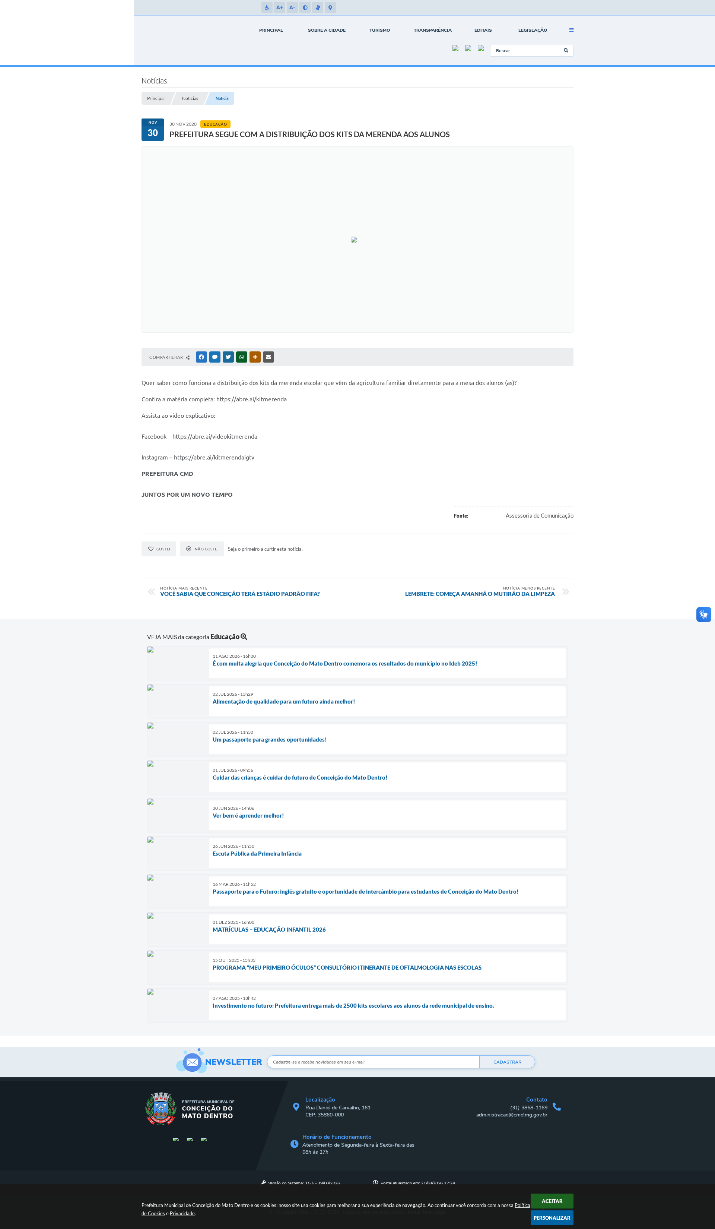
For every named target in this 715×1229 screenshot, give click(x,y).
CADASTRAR (507, 1062)
